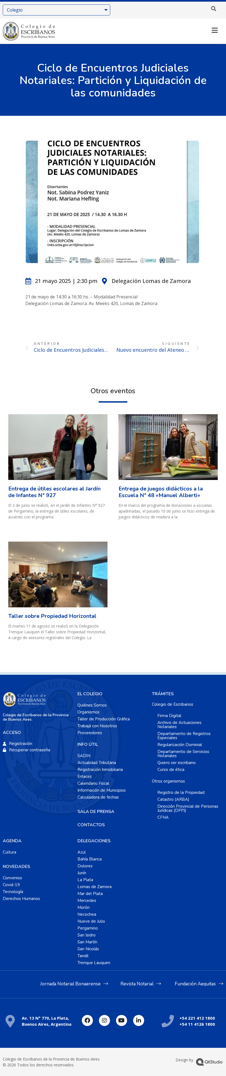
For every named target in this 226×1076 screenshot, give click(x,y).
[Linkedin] (138, 1020)
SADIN (83, 756)
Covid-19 (11, 885)
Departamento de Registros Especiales (184, 736)
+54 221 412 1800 (197, 1018)
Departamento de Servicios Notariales (183, 754)
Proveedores (89, 733)
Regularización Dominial (179, 744)
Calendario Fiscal (93, 783)
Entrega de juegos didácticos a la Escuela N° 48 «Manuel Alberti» (161, 492)
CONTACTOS (91, 825)
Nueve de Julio (91, 921)
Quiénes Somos (92, 705)
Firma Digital (169, 715)
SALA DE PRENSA (95, 812)
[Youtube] (121, 1020)
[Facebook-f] (87, 1020)
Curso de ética (170, 769)
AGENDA (12, 841)
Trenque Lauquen (93, 962)
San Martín (87, 942)
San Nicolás (88, 949)
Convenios (12, 878)
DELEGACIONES (94, 841)
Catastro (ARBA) (173, 799)
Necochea (86, 914)
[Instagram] (104, 1020)
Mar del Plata (90, 893)
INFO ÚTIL (87, 744)
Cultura (9, 852)
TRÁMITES (163, 694)
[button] (213, 8)
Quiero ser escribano (176, 762)
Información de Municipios (101, 790)
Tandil (82, 956)
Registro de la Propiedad (181, 792)
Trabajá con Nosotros (97, 726)
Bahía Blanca (89, 859)
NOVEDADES (16, 867)
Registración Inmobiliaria (100, 769)
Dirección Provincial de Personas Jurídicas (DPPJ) (187, 808)
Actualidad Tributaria (96, 762)
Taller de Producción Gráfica (103, 719)
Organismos (88, 712)
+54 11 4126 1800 (197, 1024)
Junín (81, 873)
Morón (83, 907)
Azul (81, 852)
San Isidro (86, 935)
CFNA (163, 817)
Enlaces (84, 776)
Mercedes (86, 900)
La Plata (85, 880)
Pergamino (87, 928)
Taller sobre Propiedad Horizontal (52, 616)
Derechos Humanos (21, 898)
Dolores (85, 866)
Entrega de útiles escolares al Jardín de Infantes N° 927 (54, 492)
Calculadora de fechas (98, 797)
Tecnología (13, 891)
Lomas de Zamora (94, 886)
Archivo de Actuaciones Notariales (179, 724)
